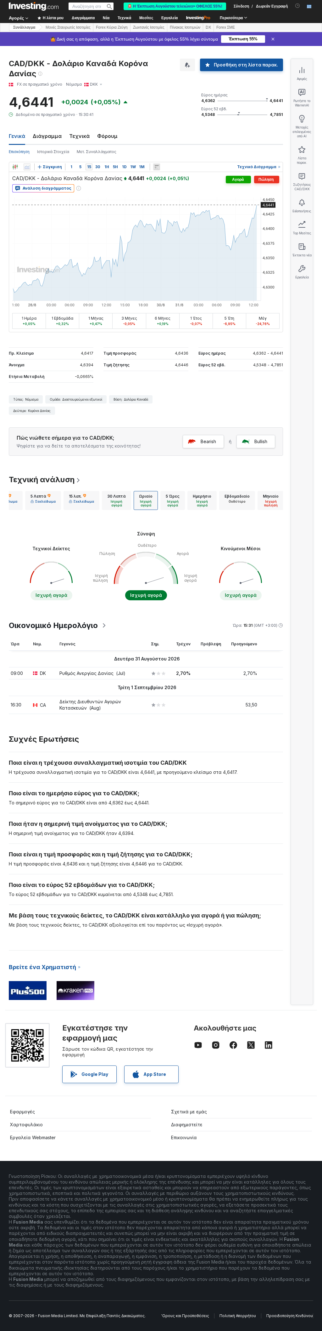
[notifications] (297, 6)
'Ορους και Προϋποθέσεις (185, 1315)
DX (208, 27)
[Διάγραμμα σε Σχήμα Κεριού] (15, 166)
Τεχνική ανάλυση (42, 479)
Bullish (260, 441)
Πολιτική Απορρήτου (237, 1315)
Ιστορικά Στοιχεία (53, 151)
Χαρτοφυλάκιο (26, 1124)
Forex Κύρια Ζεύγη (112, 27)
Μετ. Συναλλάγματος (96, 151)
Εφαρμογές (22, 1111)
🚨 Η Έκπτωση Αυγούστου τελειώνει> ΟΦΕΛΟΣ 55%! (174, 6)
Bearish (208, 441)
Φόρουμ (107, 136)
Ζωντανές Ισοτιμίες (148, 27)
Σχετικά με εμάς (189, 1111)
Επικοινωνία (184, 1137)
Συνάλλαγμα (24, 27)
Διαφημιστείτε (187, 1124)
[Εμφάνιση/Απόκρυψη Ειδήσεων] (156, 166)
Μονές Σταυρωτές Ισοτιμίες (68, 27)
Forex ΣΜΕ (225, 27)
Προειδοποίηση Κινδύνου (289, 1315)
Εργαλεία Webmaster (33, 1137)
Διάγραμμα (47, 136)
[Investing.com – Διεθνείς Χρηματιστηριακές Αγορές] (33, 6)
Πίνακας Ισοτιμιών (185, 27)
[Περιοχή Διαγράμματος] (27, 166)
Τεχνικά (79, 136)
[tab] (43, 500)
